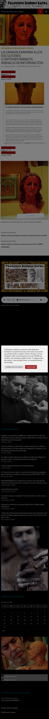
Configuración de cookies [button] (14, 367)
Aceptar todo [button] (31, 367)
